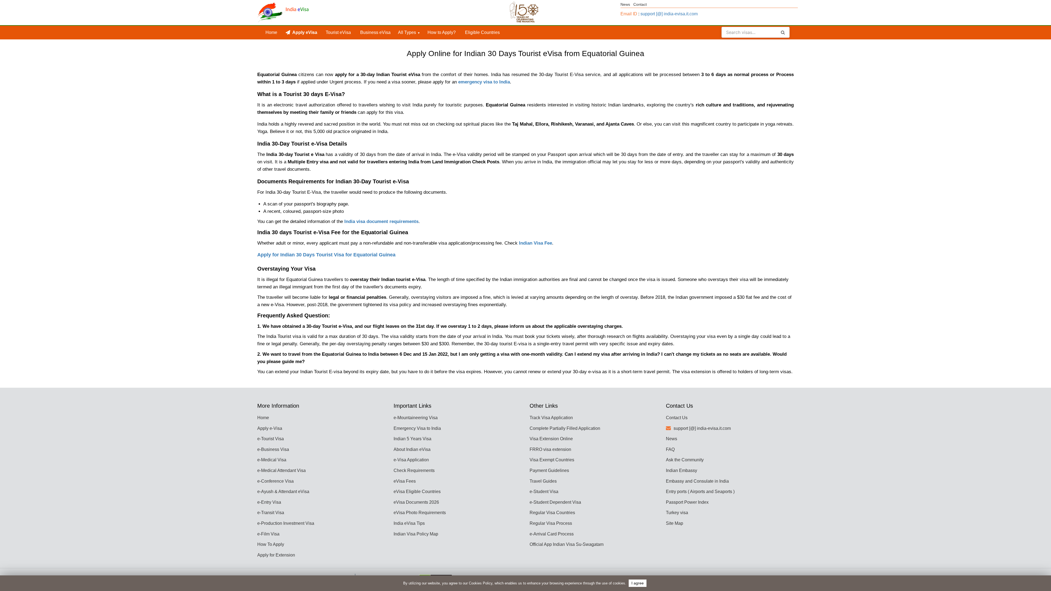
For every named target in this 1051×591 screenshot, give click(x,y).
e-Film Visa (268, 534)
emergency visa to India (484, 82)
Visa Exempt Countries (552, 459)
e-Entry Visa (269, 502)
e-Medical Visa (271, 459)
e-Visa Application (411, 459)
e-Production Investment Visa (285, 523)
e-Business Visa (273, 449)
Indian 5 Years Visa (412, 438)
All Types (407, 32)
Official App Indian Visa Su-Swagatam (567, 544)
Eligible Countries (482, 32)
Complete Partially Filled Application (565, 428)
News (625, 4)
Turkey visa (677, 512)
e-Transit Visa (270, 512)
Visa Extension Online (551, 438)
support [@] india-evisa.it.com (669, 13)
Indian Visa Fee (535, 243)
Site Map (674, 523)
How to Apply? (442, 32)
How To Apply (270, 544)
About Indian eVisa (412, 449)
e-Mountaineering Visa (416, 417)
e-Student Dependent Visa (555, 502)
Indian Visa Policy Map (416, 534)
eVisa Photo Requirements (420, 512)
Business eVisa (375, 32)
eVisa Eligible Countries (417, 491)
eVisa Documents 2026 (416, 502)
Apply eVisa (304, 32)
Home (271, 32)
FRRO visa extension (550, 449)
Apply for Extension (276, 555)
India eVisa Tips (409, 523)
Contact (640, 4)
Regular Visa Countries (552, 512)
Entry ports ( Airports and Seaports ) (700, 491)
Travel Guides (543, 481)
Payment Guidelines (549, 470)
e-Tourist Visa (270, 438)
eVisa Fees (405, 481)
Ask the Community (685, 459)
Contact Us (677, 417)
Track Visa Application (551, 417)
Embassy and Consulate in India (697, 481)
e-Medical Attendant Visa (281, 470)
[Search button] (782, 32)
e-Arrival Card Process (552, 534)
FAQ (670, 449)
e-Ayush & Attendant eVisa (283, 491)
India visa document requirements (381, 221)
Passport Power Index (687, 502)
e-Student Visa (544, 491)
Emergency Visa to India (417, 428)
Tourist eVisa (338, 32)
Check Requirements (414, 470)
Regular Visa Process (551, 523)
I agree (637, 583)
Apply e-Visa (269, 428)
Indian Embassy (681, 470)
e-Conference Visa (275, 481)
